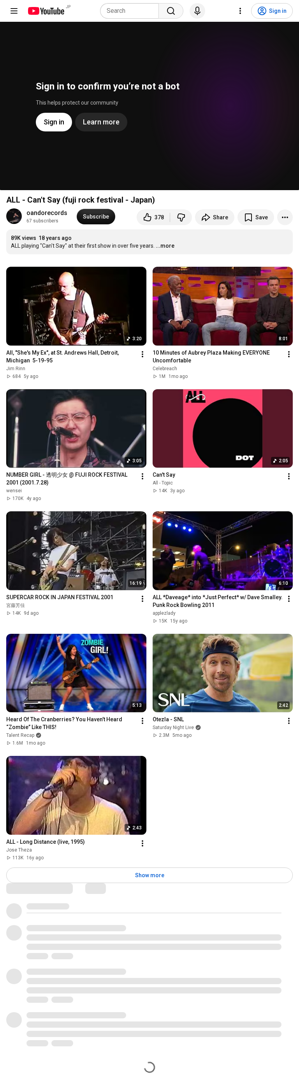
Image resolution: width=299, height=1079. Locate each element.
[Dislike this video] (181, 217)
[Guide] (14, 11)
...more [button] (165, 246)
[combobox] (132, 11)
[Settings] (240, 11)
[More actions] (285, 217)
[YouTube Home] (46, 11)
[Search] (170, 11)
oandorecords (46, 213)
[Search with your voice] (197, 11)
